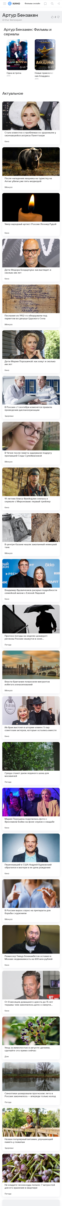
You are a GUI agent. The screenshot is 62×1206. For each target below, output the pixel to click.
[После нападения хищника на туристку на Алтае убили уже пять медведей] (31, 168)
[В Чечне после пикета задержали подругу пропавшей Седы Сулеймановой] (31, 443)
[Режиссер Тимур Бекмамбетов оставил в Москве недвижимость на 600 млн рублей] (31, 946)
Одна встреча (14, 73)
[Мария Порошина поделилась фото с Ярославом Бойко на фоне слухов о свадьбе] (31, 809)
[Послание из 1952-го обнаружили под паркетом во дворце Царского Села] (31, 306)
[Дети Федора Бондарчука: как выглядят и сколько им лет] (31, 260)
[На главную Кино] (16, 3)
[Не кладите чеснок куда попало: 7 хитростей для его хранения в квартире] (31, 1175)
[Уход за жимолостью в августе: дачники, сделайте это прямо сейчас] (31, 1038)
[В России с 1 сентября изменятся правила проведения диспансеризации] (31, 397)
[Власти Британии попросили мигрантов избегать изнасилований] (31, 672)
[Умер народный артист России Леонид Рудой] (31, 214)
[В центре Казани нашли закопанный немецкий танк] (31, 534)
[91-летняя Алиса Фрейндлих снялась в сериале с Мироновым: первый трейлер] (31, 489)
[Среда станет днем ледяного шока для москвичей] (31, 763)
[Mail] (10, 3)
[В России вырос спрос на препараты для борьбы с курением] (31, 900)
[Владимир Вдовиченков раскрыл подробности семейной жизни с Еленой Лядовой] (31, 580)
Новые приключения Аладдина (44, 74)
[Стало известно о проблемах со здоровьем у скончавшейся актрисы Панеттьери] (31, 123)
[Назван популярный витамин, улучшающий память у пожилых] (31, 1129)
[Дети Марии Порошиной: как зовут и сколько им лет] (31, 351)
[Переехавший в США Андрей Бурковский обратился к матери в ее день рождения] (31, 855)
